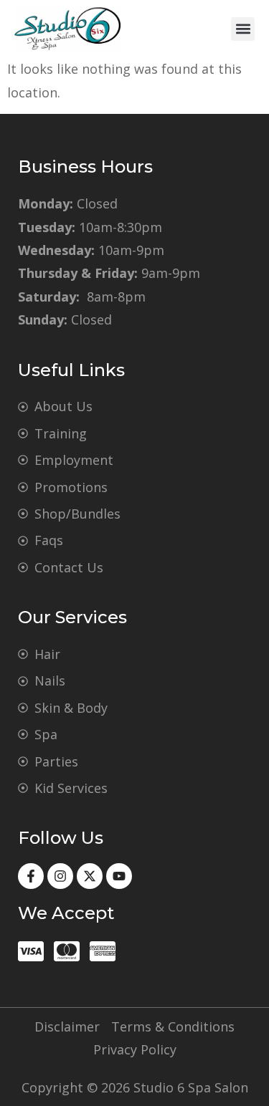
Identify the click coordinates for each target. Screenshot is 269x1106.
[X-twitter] (90, 876)
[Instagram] (60, 876)
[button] (243, 29)
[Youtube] (119, 876)
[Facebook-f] (31, 876)
